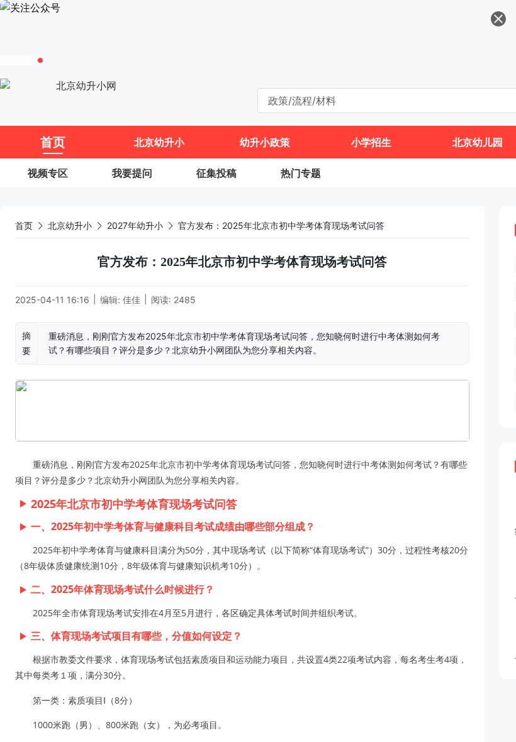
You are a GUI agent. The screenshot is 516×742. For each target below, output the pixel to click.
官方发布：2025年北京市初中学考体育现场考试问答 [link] (281, 225)
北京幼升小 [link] (70, 225)
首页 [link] (24, 225)
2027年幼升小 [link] (135, 225)
